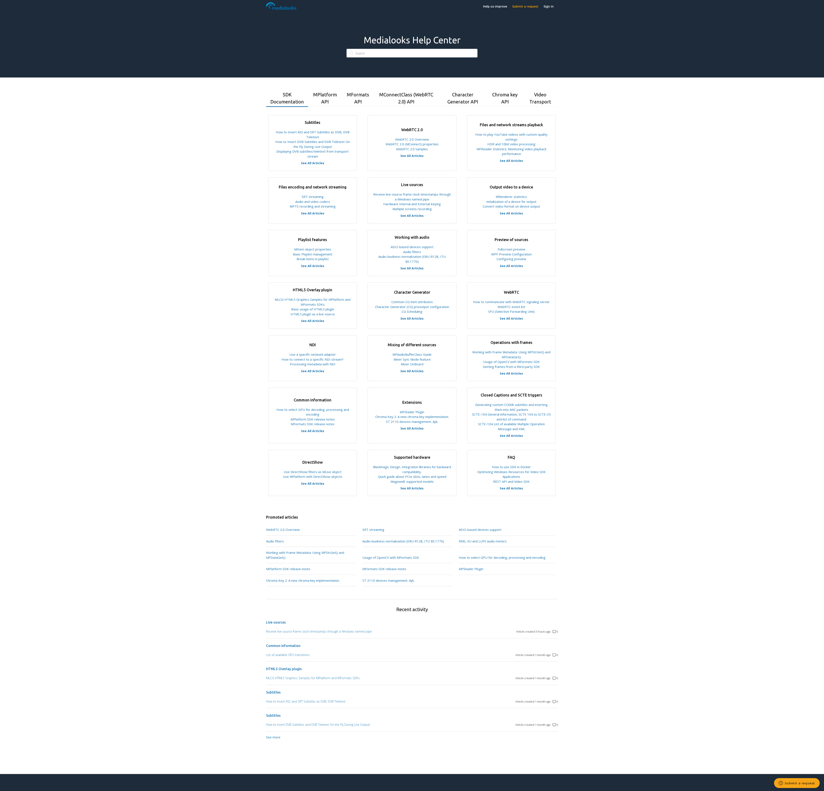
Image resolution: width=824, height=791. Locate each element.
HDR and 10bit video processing (511, 144)
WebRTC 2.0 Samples (412, 149)
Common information (283, 646)
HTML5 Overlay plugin (284, 669)
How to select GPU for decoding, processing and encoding (502, 557)
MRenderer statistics (511, 196)
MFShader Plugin (412, 412)
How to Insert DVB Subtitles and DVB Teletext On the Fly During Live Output (318, 725)
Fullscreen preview (511, 249)
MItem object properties (312, 249)
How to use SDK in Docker (511, 467)
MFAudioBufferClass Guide (412, 354)
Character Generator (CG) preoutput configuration (412, 307)
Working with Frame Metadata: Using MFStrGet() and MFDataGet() (305, 555)
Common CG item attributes (412, 302)
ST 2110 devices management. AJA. (412, 421)
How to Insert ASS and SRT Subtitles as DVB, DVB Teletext (305, 701)
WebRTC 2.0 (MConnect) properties (412, 144)
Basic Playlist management (312, 254)
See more (273, 737)
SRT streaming (313, 196)
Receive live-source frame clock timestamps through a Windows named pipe (319, 631)
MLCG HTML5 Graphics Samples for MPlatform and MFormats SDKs (313, 678)
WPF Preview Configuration (511, 254)
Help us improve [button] (495, 6)
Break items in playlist (313, 259)
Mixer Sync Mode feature (412, 359)
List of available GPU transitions (288, 655)
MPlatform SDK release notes (313, 419)
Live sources (276, 622)
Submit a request (525, 6)
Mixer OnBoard (412, 364)
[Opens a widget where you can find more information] (797, 783)
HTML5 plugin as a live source (313, 314)
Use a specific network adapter (312, 354)
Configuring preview (511, 259)
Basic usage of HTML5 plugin (312, 309)
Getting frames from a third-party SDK (511, 366)
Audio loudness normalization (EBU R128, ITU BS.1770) (403, 541)
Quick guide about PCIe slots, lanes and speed (412, 476)
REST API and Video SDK (511, 481)
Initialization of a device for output (511, 201)
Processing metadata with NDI (312, 364)
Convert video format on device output (511, 206)
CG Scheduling (412, 311)
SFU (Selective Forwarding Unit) (511, 311)
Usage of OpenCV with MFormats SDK (511, 362)
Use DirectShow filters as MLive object (312, 472)
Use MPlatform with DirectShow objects (312, 476)
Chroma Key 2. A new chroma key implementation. (412, 416)
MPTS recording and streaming (313, 206)
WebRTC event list (511, 307)
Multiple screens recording (412, 209)
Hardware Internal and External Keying (412, 204)
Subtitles (273, 692)
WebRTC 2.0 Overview (412, 139)
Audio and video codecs (312, 201)
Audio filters (412, 252)
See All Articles (312, 163)
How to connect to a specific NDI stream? (313, 359)
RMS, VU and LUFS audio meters (483, 541)
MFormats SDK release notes (313, 424)
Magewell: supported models (412, 481)
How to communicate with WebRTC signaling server (511, 302)
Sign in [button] (549, 6)
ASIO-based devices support (412, 247)
